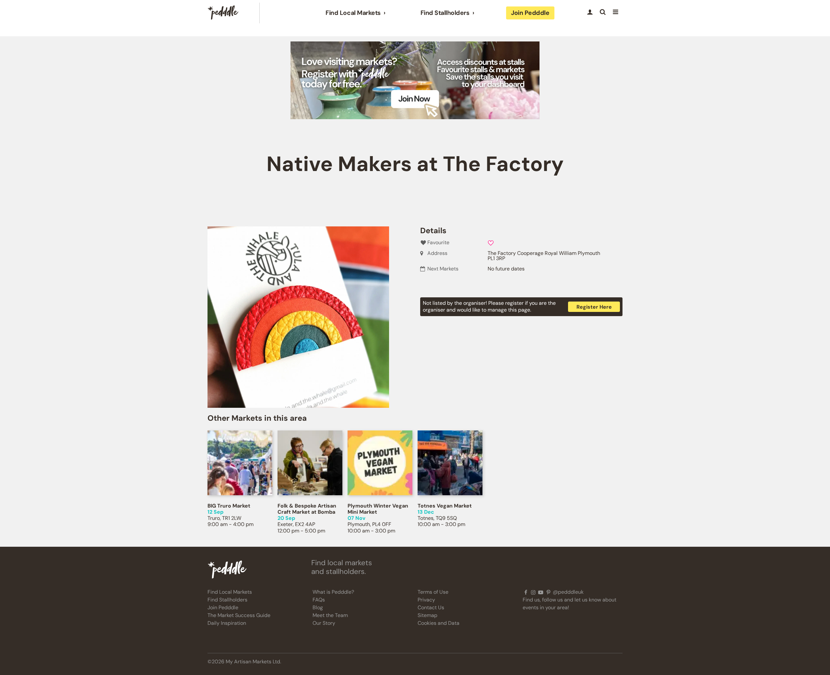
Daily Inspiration (227, 623)
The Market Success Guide (239, 615)
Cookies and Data (438, 623)
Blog (318, 607)
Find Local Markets (353, 13)
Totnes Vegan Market (445, 505)
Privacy (426, 599)
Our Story (324, 623)
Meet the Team (330, 615)
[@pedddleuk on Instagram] (533, 592)
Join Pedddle (530, 13)
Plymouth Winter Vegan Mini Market (378, 508)
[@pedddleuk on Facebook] (526, 592)
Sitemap (427, 615)
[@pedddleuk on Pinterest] (548, 592)
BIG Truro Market (229, 505)
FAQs (319, 599)
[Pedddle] (223, 13)
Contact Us (431, 607)
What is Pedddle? (333, 592)
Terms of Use (433, 592)
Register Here (594, 306)
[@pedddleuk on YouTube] (541, 592)
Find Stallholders (445, 13)
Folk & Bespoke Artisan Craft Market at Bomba (307, 508)
